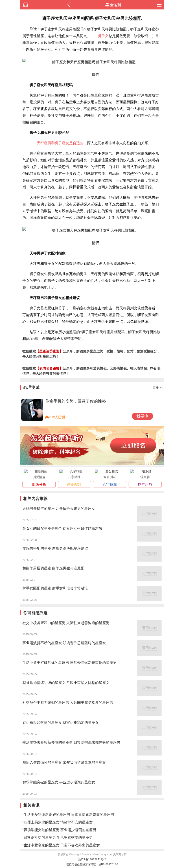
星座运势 (113, 4)
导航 (159, 4)
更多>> (157, 387)
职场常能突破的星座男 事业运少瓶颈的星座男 (60, 830)
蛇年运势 (145, 484)
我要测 (142, 416)
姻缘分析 (39, 484)
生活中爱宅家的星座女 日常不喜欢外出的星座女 (62, 845)
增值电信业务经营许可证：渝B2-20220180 (92, 864)
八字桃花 (110, 484)
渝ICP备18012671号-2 (92, 859)
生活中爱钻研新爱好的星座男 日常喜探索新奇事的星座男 (69, 814)
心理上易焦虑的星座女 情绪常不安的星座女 (58, 822)
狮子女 (103, 36)
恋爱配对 (74, 484)
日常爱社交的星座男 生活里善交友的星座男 (58, 837)
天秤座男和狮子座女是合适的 (60, 143)
